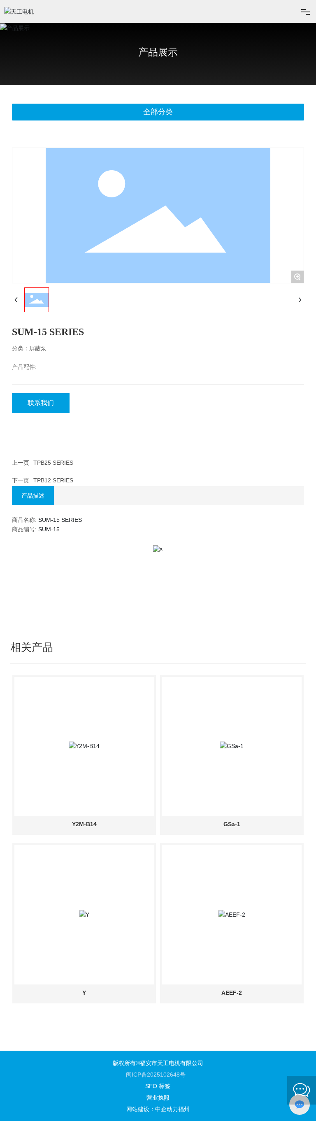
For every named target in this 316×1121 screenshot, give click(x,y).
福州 (184, 1109)
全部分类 (158, 112)
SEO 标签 (157, 1086)
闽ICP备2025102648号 (156, 1074)
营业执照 (158, 1097)
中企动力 (166, 1109)
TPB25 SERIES (53, 462)
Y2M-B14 (84, 824)
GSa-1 (231, 824)
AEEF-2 (231, 992)
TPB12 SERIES (53, 480)
